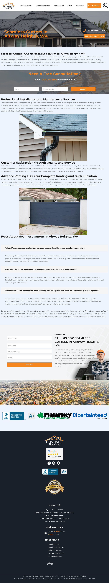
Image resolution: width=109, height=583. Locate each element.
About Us (27, 576)
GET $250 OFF (94, 6)
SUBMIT (83, 89)
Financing (80, 6)
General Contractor (43, 6)
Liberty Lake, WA (55, 550)
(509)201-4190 (49, 79)
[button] (54, 454)
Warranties (81, 576)
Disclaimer (63, 576)
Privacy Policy (38, 576)
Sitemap (72, 576)
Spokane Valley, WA (56, 547)
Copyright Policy (51, 576)
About (70, 6)
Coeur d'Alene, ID (55, 556)
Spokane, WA (54, 544)
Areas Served (59, 6)
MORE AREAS (50, 563)
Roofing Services (26, 6)
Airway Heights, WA (56, 553)
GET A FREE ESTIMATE (94, 36)
